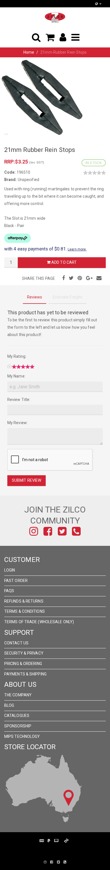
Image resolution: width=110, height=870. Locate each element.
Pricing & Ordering (23, 663)
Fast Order (16, 580)
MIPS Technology (22, 736)
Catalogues (16, 715)
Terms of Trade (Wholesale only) (39, 622)
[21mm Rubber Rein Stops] (42, 97)
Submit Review (26, 480)
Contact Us (16, 643)
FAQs (9, 590)
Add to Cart (63, 262)
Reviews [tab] (34, 297)
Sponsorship (17, 726)
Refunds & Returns (23, 601)
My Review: (17, 422)
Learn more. (77, 249)
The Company (18, 695)
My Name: (16, 376)
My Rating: (16, 356)
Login (9, 570)
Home (28, 52)
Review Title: (18, 399)
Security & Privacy (23, 653)
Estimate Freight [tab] (68, 297)
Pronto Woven (58, 850)
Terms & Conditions (24, 611)
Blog (9, 705)
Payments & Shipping (25, 674)
